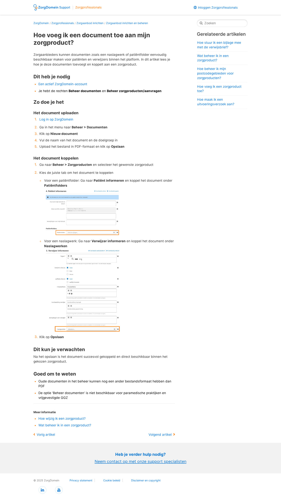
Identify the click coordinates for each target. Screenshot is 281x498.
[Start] (52, 7)
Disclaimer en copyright (146, 480)
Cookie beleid (111, 480)
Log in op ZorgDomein (56, 119)
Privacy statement (81, 480)
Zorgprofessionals (62, 23)
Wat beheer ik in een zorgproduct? (64, 425)
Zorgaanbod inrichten (89, 23)
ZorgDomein (41, 23)
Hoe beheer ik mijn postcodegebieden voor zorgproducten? (215, 73)
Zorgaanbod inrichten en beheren (127, 23)
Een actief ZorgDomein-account (62, 84)
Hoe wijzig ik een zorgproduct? (62, 418)
